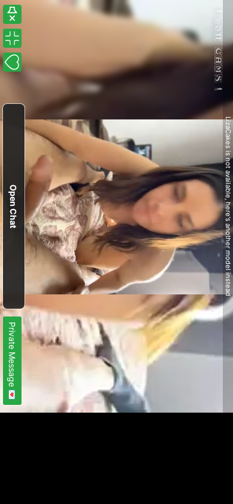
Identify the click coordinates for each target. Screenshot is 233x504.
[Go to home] (219, 50)
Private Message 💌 (12, 360)
